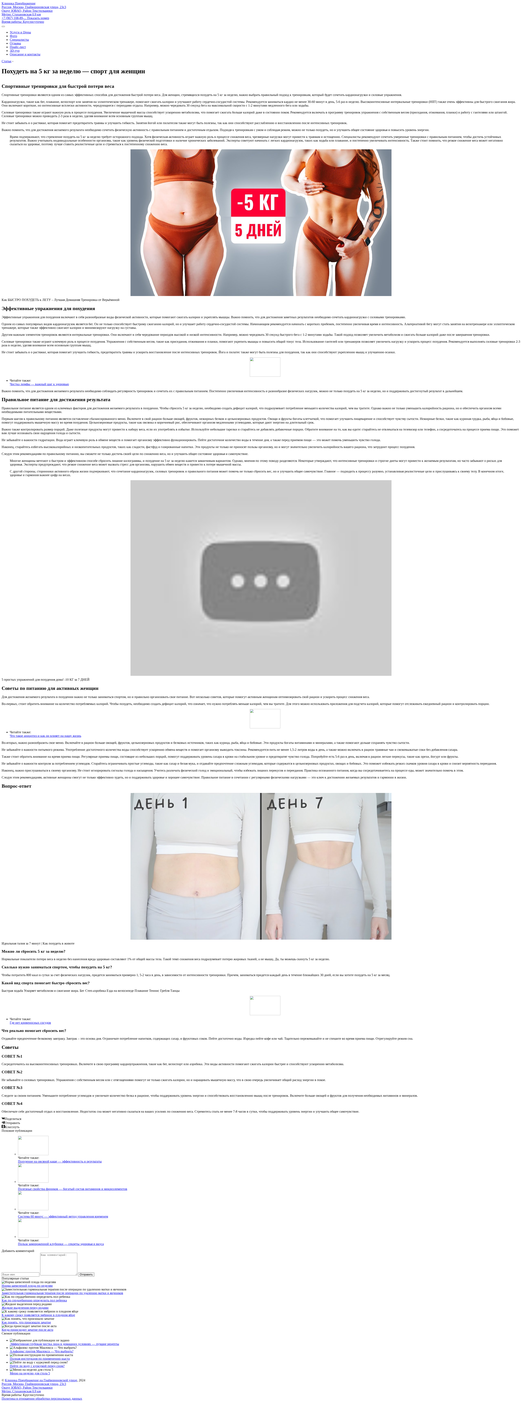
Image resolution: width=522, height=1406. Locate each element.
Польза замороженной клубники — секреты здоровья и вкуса (61, 1244)
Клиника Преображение (18, 3)
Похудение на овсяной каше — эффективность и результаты (60, 1161)
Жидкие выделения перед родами (25, 1307)
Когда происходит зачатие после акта (27, 1329)
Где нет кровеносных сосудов (30, 1022)
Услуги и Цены (20, 32)
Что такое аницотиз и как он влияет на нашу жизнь (45, 736)
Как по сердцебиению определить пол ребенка (34, 1300)
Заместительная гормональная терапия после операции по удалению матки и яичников (62, 1293)
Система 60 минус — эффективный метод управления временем (63, 1216)
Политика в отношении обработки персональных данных (42, 1398)
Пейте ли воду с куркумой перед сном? (37, 1366)
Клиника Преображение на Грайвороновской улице (41, 1380)
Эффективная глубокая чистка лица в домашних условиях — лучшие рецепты (64, 1344)
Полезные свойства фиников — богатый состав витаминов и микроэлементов (72, 1189)
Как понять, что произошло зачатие (26, 1322)
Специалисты (19, 39)
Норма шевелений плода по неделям (27, 1285)
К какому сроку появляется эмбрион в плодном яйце (38, 1315)
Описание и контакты (25, 54)
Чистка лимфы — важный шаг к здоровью (39, 384)
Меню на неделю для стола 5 (30, 1373)
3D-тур (15, 50)
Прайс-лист (18, 47)
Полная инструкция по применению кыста (40, 1358)
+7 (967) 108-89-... (25, 18)
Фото (13, 36)
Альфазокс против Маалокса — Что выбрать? (41, 1351)
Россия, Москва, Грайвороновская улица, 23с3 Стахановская (34, 10)
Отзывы (15, 43)
